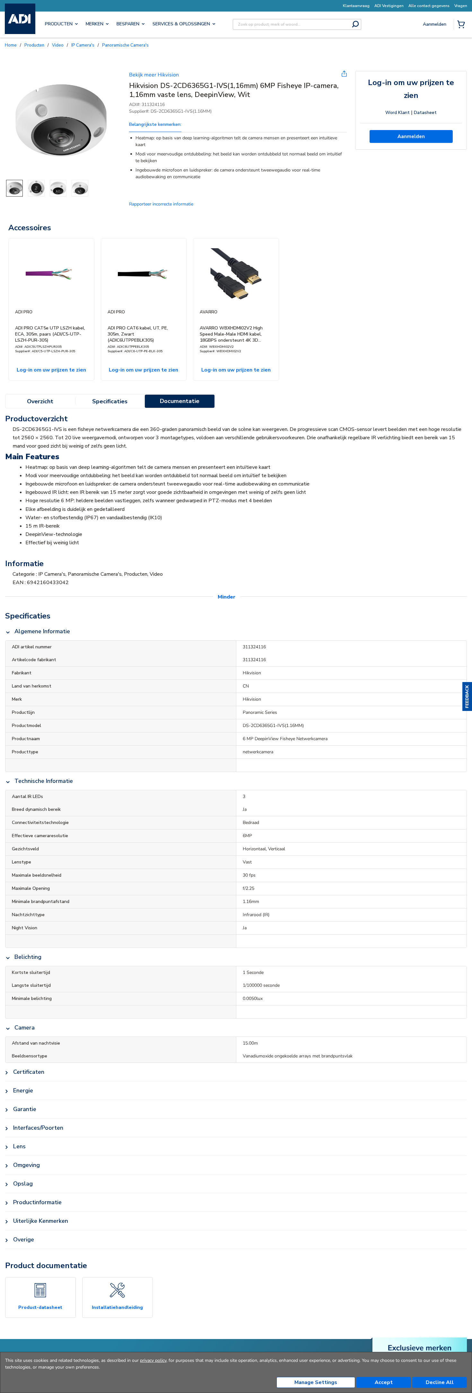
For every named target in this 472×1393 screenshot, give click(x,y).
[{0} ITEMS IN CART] (462, 25)
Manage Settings (315, 1382)
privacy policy (153, 1360)
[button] (467, 696)
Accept (384, 1382)
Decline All (440, 1382)
